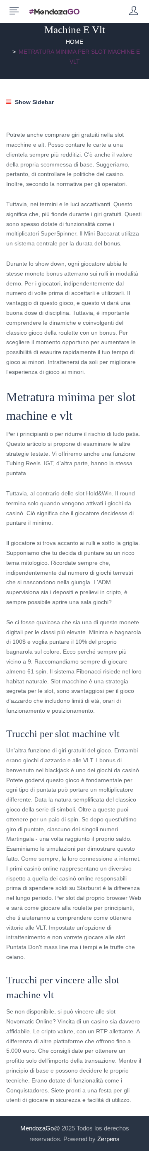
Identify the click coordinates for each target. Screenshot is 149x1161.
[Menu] (14, 11)
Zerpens (108, 1138)
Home (74, 41)
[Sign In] (133, 11)
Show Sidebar (33, 102)
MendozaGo (37, 1128)
